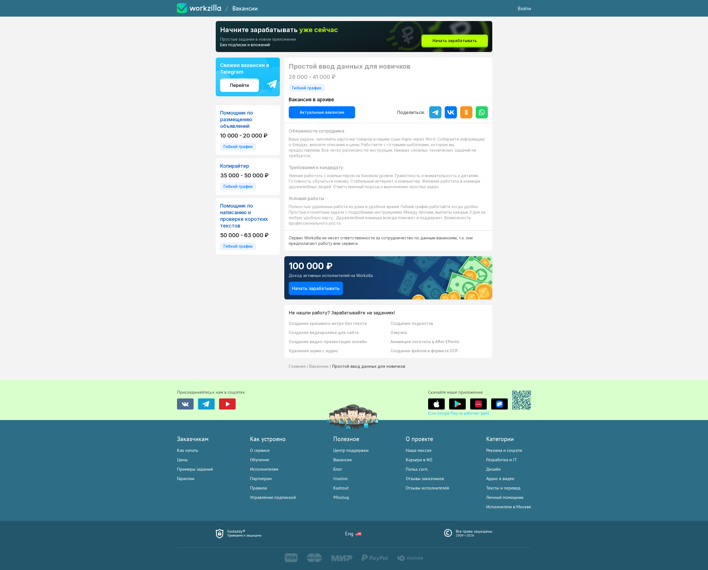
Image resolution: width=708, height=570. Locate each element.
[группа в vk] (185, 404)
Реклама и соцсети (504, 450)
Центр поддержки (351, 450)
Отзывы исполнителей (427, 488)
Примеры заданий (195, 469)
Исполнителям (264, 469)
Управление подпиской (273, 497)
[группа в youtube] (227, 404)
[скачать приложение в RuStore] (499, 404)
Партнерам (261, 478)
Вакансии (245, 8)
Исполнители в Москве (508, 506)
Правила (258, 488)
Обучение (259, 459)
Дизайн (493, 469)
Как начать (187, 450)
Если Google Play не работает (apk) (458, 413)
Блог (337, 469)
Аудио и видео (500, 478)
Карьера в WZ (419, 459)
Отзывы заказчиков (425, 478)
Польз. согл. (417, 469)
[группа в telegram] (206, 404)
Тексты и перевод (503, 488)
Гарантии (185, 478)
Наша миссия (418, 450)
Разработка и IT (501, 459)
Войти (524, 8)
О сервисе (260, 450)
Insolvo (340, 478)
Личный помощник (505, 497)
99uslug (341, 497)
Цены (182, 459)
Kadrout (340, 488)
